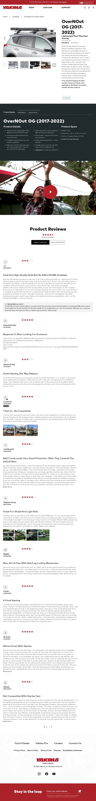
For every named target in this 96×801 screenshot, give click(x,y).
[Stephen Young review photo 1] (8, 535)
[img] (27, 261)
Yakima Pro (42, 743)
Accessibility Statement (72, 750)
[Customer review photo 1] (8, 430)
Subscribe (78, 791)
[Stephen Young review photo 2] (20, 535)
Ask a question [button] (57, 242)
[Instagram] (41, 773)
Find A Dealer (22, 743)
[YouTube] (55, 773)
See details (63, 2)
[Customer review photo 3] (32, 430)
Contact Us (75, 743)
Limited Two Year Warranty (70, 139)
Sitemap (57, 750)
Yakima (42, 766)
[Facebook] (48, 773)
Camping (15, 17)
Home (5, 17)
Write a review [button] (40, 242)
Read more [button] (7, 487)
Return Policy (32, 750)
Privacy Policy (19, 750)
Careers (58, 743)
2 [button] (46, 727)
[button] (85, 7)
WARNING (38, 150)
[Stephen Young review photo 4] (43, 535)
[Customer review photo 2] (20, 430)
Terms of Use (46, 750)
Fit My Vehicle (88, 2)
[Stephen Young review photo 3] (32, 535)
